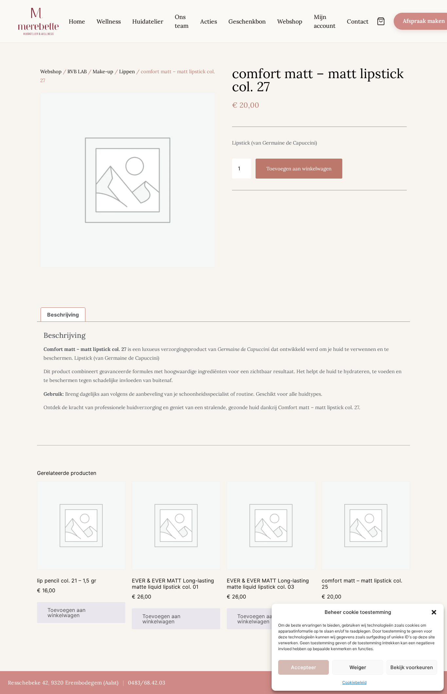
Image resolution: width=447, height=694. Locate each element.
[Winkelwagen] (380, 21)
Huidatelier (147, 21)
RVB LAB (77, 71)
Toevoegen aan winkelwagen (298, 168)
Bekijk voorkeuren (411, 667)
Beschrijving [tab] (63, 314)
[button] (434, 612)
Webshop (289, 21)
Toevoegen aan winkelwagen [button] (66, 612)
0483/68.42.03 (146, 682)
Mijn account (324, 21)
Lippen (127, 71)
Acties (208, 21)
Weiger (357, 667)
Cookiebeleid (354, 682)
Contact (357, 21)
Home (77, 21)
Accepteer (303, 667)
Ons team (181, 21)
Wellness (109, 21)
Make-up (103, 71)
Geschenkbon (247, 21)
